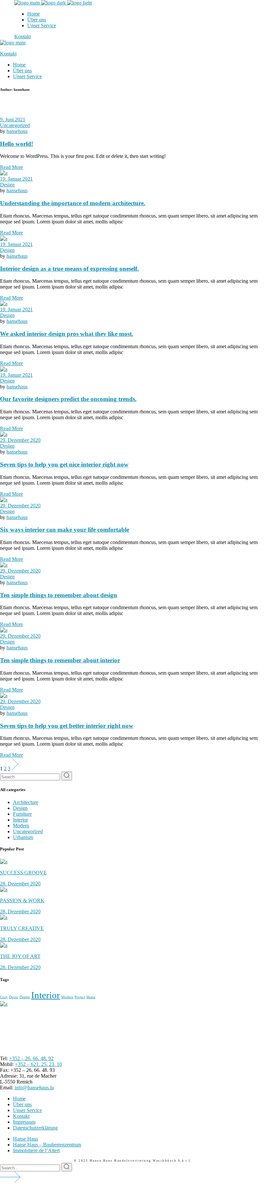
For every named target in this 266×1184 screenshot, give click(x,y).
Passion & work (22, 900)
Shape (90, 997)
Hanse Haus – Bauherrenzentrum (47, 1144)
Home (19, 1098)
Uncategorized (15, 125)
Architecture (25, 802)
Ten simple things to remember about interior (60, 660)
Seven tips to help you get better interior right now (66, 725)
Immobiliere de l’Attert (36, 1150)
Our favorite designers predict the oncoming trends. (68, 399)
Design (7, 184)
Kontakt (21, 1116)
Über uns (22, 1104)
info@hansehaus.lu (34, 1087)
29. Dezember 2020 (20, 440)
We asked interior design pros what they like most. (66, 333)
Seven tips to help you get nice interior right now (64, 464)
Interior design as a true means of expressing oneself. (69, 268)
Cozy (4, 997)
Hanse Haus (25, 1139)
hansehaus (17, 131)
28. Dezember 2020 (20, 883)
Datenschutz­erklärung (35, 1128)
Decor (13, 997)
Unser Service (27, 1110)
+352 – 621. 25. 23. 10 (38, 1064)
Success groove (23, 872)
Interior (20, 820)
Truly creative (22, 928)
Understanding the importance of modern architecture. (72, 203)
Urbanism (23, 837)
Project (80, 997)
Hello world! (16, 143)
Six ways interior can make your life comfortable (64, 529)
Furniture (22, 814)
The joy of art (20, 956)
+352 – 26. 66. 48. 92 (31, 1058)
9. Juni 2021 (12, 119)
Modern (21, 825)
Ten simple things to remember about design (58, 595)
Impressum (24, 1122)
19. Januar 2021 (16, 179)
